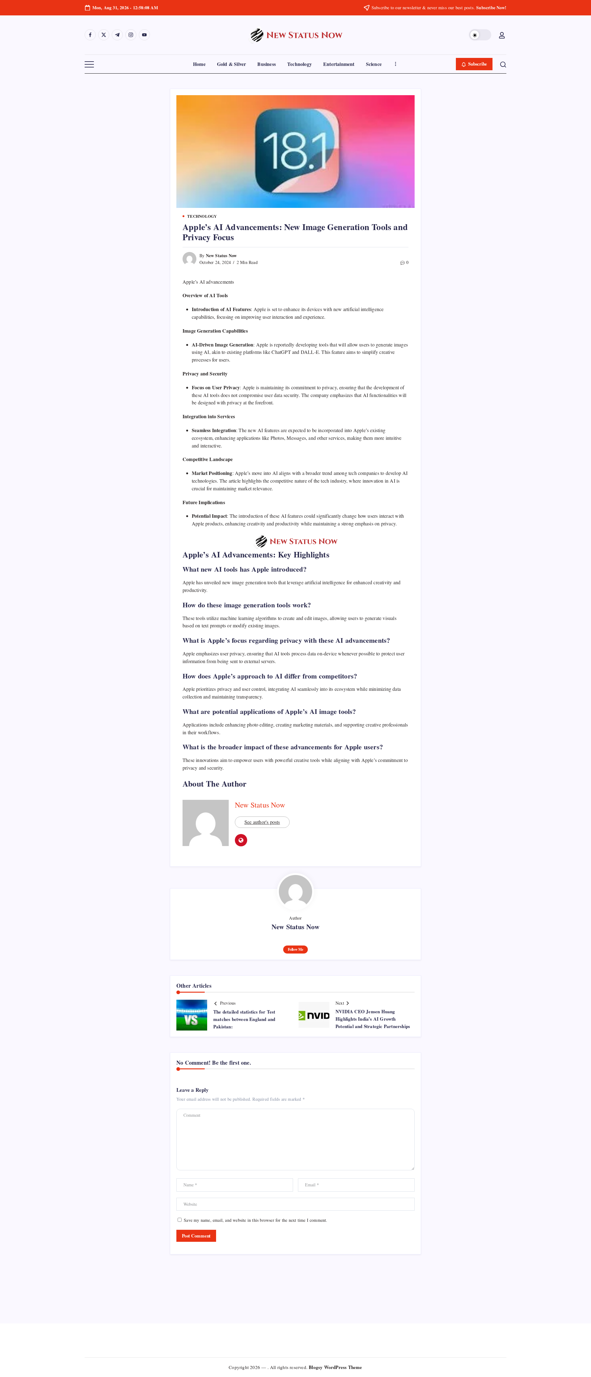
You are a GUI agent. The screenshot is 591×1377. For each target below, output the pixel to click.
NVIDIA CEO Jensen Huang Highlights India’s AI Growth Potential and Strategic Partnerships (373, 1019)
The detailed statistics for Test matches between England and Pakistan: (244, 1019)
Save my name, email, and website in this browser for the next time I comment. (255, 1220)
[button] (480, 34)
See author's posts (262, 822)
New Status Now (221, 255)
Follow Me (295, 949)
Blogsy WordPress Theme (335, 1367)
